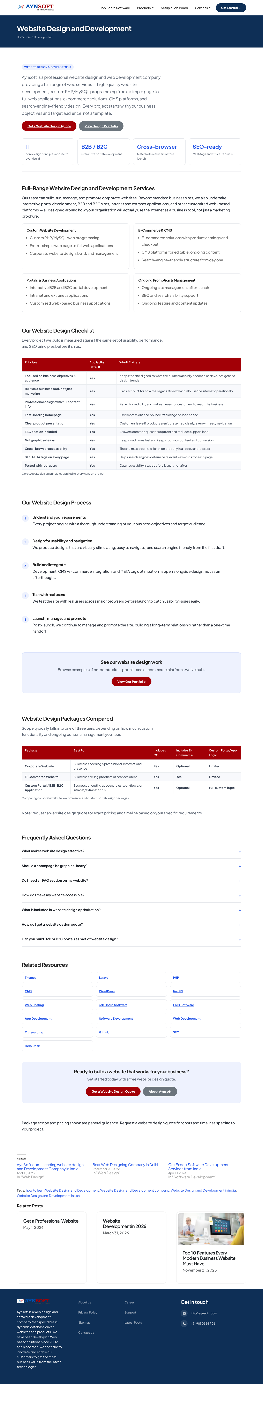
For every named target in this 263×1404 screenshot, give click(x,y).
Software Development (116, 1018)
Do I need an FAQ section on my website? (131, 880)
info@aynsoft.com (204, 1313)
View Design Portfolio (101, 126)
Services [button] (201, 8)
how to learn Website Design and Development (62, 1190)
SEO (176, 1032)
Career (129, 1302)
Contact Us (86, 1332)
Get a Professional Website (50, 1221)
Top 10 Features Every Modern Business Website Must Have (209, 1258)
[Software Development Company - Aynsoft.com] (33, 1301)
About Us (84, 1302)
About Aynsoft (160, 1091)
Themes (30, 977)
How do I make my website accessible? (131, 895)
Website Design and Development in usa (48, 1195)
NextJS (178, 991)
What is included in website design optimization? (131, 909)
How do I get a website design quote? (131, 924)
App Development (38, 1018)
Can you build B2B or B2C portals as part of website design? (131, 939)
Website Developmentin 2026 (124, 1223)
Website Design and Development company (134, 1190)
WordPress (107, 991)
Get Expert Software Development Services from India (198, 1166)
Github (104, 1032)
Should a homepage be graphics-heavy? (131, 865)
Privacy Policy (87, 1312)
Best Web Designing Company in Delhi (125, 1164)
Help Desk (32, 1046)
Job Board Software (115, 8)
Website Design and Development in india (203, 1190)
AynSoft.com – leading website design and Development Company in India (50, 1166)
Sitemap (84, 1322)
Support (130, 1312)
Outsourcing (34, 1032)
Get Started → (231, 7)
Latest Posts (133, 1322)
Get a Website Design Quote (49, 126)
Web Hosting (34, 1005)
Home (21, 37)
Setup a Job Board (174, 8)
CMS (28, 991)
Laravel (104, 977)
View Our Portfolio (131, 681)
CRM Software (183, 1005)
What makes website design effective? (131, 851)
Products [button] (144, 8)
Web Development (40, 37)
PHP (176, 977)
